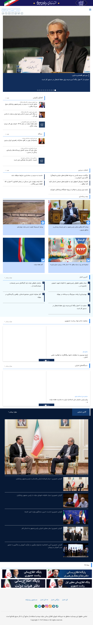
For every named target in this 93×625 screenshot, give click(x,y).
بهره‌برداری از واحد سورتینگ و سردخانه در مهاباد (71, 294)
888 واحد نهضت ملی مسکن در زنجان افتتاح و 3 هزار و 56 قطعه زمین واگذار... (23, 182)
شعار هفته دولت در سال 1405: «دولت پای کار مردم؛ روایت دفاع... (20, 124)
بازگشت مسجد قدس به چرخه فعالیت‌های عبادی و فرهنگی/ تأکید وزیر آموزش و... (69, 176)
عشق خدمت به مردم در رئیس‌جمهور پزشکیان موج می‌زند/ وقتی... (21, 104)
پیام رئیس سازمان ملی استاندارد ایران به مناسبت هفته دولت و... (68, 400)
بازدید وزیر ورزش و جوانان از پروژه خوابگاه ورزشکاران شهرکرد (69, 189)
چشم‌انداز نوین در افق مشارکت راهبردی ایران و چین (20, 140)
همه (8, 98)
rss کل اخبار (44, 600)
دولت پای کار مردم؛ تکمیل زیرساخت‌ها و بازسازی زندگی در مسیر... (22, 150)
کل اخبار (65, 600)
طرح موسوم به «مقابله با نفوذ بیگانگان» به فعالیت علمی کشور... (69, 356)
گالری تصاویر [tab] (81, 412)
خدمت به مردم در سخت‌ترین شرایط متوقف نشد (26, 175)
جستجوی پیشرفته (31, 600)
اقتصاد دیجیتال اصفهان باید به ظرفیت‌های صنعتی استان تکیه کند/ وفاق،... (68, 182)
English (4, 10)
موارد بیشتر (8, 278)
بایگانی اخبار (55, 600)
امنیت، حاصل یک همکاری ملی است (25, 159)
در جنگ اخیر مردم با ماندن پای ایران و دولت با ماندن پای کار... (20, 114)
